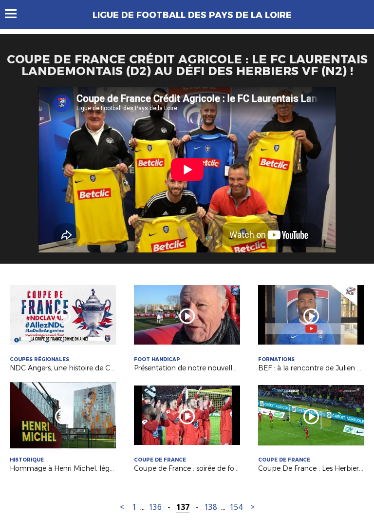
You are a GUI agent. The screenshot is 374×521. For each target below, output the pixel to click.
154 (236, 507)
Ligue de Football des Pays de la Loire (192, 15)
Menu (15, 13)
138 (210, 507)
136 (155, 507)
